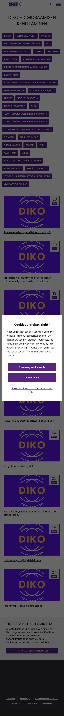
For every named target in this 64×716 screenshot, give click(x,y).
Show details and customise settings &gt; (32, 389)
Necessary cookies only (32, 367)
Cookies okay (32, 377)
